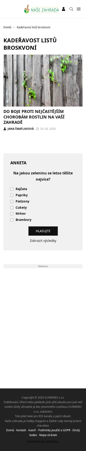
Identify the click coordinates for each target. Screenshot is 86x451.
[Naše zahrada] (41, 9)
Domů (10, 430)
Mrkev (21, 214)
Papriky (22, 195)
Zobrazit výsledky (43, 240)
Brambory (23, 220)
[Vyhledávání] (71, 9)
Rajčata (21, 189)
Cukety (21, 208)
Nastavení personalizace (43, 441)
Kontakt (21, 430)
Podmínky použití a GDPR (54, 430)
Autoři (32, 430)
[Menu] (79, 9)
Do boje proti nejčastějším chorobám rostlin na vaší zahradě (33, 117)
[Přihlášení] (63, 9)
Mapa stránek (48, 435)
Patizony (22, 201)
